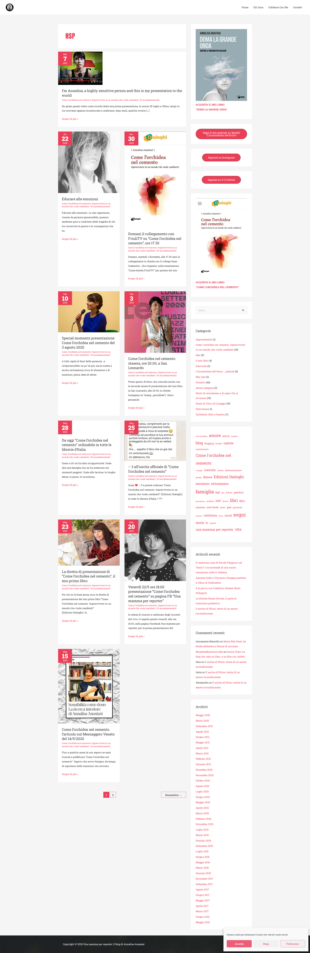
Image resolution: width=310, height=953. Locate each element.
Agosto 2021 (202, 731)
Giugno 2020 (203, 797)
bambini (234, 436)
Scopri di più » (70, 118)
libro (242, 501)
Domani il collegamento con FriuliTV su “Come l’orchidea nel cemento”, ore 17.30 (154, 238)
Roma (220, 516)
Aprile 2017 (202, 905)
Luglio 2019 (202, 829)
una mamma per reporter (214, 529)
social (228, 515)
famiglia (205, 492)
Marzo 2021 (202, 753)
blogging (209, 443)
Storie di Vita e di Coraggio (211, 403)
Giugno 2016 (202, 916)
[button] (221, 134)
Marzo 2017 (202, 911)
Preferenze (292, 943)
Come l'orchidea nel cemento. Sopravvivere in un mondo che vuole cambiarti (100, 99)
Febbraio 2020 (203, 818)
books (219, 443)
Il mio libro (202, 360)
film (223, 493)
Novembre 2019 (204, 824)
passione (237, 507)
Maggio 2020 (203, 802)
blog (199, 442)
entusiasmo (220, 483)
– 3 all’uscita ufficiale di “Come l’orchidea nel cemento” (153, 469)
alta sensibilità (201, 436)
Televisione (202, 409)
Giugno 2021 (202, 737)
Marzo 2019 (202, 835)
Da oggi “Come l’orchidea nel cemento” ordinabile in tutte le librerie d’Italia (86, 445)
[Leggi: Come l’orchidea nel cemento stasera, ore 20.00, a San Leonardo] (155, 321)
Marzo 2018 (202, 867)
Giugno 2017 (202, 895)
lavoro (225, 501)
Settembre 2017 (204, 884)
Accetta (239, 943)
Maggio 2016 (203, 922)
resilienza (210, 515)
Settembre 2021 (204, 726)
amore (215, 435)
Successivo (173, 795)
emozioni (203, 483)
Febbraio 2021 (203, 758)
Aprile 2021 (202, 747)
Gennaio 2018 (203, 873)
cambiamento (202, 449)
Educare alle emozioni (80, 199)
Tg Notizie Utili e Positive (210, 414)
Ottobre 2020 (203, 780)
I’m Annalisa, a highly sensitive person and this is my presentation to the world (122, 93)
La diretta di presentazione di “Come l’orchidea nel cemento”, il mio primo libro (88, 576)
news (223, 507)
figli (217, 492)
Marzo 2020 (202, 813)
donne (207, 477)
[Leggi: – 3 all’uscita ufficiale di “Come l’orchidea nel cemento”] (155, 440)
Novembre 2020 (205, 775)
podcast (199, 516)
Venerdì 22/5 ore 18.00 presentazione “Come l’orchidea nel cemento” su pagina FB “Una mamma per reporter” (154, 594)
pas (229, 507)
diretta (199, 477)
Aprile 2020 (202, 807)
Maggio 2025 (203, 715)
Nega (266, 943)
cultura (220, 470)
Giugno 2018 (202, 856)
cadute (228, 443)
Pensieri (200, 382)
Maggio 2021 (203, 742)
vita (238, 529)
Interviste (201, 366)
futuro (229, 492)
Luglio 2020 (202, 791)
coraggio (199, 470)
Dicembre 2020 (204, 769)
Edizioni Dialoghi (229, 476)
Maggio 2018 (203, 862)
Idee (198, 355)
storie (200, 522)
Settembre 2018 (204, 845)
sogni (239, 514)
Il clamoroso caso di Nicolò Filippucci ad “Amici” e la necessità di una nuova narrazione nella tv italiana (219, 567)
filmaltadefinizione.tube (209, 651)
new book (212, 507)
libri (234, 500)
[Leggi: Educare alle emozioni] (89, 162)
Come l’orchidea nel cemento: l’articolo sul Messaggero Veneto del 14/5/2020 (88, 734)
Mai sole (200, 376)
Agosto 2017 (202, 889)
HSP (218, 501)
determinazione (233, 470)
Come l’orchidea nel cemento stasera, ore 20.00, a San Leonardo (151, 363)
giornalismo (200, 501)
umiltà (213, 523)
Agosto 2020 (202, 786)
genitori (239, 492)
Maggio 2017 (203, 900)
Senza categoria (205, 387)
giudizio (210, 501)
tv (207, 523)
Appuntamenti (204, 339)
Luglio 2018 (202, 851)
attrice (226, 436)
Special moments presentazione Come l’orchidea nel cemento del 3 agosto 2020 (88, 343)
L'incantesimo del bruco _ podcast (215, 371)
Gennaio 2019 (203, 840)
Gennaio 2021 (203, 764)
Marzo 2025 (202, 720)
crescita (210, 470)
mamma (200, 507)
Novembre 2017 (204, 878)
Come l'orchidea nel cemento (213, 459)
